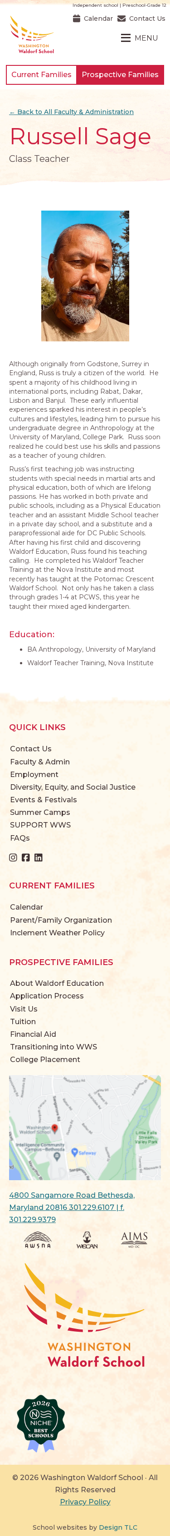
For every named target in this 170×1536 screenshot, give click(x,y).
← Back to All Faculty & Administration (71, 112)
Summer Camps (40, 812)
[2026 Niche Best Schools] (85, 1424)
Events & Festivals (43, 800)
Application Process (47, 996)
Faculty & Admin (40, 762)
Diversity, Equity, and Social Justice (73, 787)
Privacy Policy (85, 1502)
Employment (34, 774)
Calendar (26, 907)
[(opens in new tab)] (85, 1127)
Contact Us (31, 749)
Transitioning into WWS (53, 1047)
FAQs (20, 838)
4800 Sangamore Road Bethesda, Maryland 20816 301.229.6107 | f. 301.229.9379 (72, 1207)
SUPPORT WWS (40, 825)
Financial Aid (33, 1034)
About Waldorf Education (57, 983)
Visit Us (24, 1009)
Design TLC (118, 1527)
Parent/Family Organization (61, 920)
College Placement (45, 1059)
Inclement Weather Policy (57, 933)
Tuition (23, 1021)
